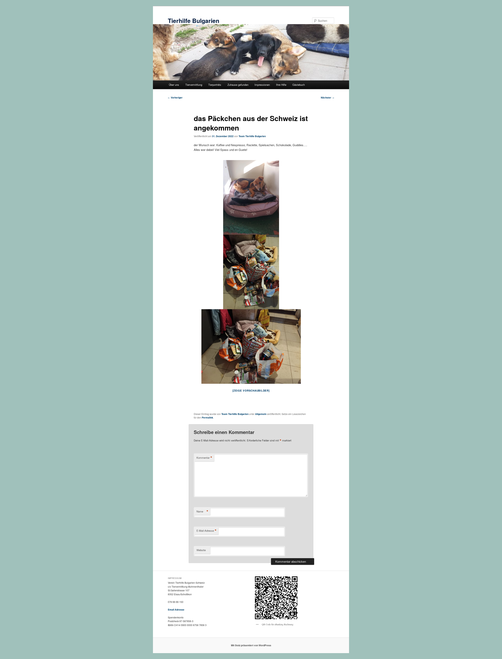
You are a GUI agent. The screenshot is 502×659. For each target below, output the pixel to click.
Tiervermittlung (193, 85)
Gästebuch (298, 85)
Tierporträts (214, 85)
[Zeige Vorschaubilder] (251, 390)
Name (202, 511)
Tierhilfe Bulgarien (193, 20)
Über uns (174, 85)
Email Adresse (176, 609)
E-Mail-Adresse (206, 531)
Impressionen (262, 85)
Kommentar (204, 458)
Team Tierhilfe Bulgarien (252, 136)
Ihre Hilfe (281, 85)
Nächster (327, 97)
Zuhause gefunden (237, 85)
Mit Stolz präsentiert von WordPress (251, 645)
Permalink (207, 417)
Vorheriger (175, 97)
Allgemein (260, 414)
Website (201, 550)
